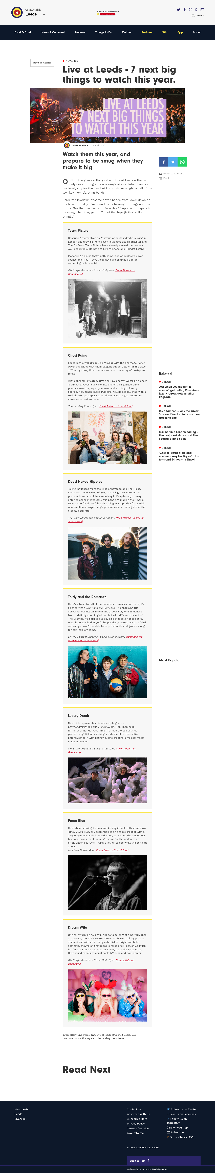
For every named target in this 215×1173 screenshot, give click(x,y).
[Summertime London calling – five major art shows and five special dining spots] (180, 433)
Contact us (134, 1109)
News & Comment (53, 32)
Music (121, 1038)
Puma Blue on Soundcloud (112, 850)
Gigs (93, 1034)
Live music (84, 1034)
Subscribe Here (137, 1118)
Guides (127, 32)
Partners (147, 32)
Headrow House (72, 1038)
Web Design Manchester (139, 1169)
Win (164, 32)
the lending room (107, 1038)
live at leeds (104, 1034)
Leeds (18, 1114)
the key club (89, 1038)
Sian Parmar (80, 145)
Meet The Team (137, 1133)
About (197, 32)
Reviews (80, 32)
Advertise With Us (138, 1114)
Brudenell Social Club (124, 1034)
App (180, 32)
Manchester (22, 1109)
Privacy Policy (136, 1123)
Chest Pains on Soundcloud (115, 406)
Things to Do (103, 32)
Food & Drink (23, 32)
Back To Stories (42, 62)
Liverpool (20, 1118)
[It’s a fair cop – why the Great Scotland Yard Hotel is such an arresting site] (180, 412)
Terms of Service (138, 1128)
